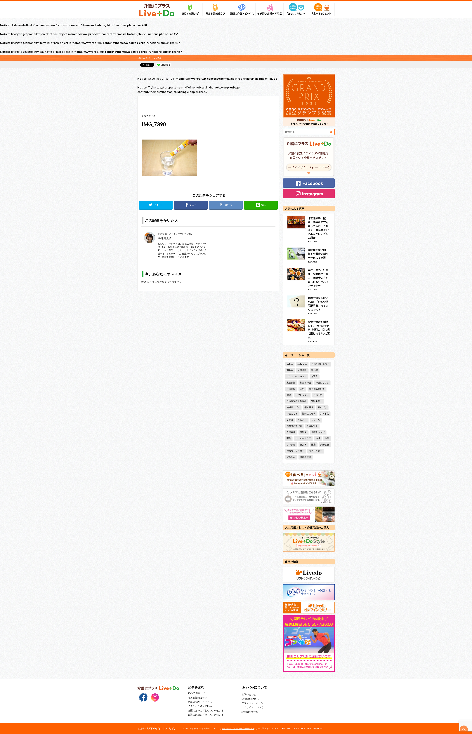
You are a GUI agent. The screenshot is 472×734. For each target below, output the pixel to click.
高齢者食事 (305, 456)
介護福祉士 (312, 426)
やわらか (291, 456)
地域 (318, 438)
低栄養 (303, 444)
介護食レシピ (317, 432)
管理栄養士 (316, 401)
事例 (289, 438)
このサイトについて (252, 707)
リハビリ (322, 407)
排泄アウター (315, 450)
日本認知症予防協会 (296, 401)
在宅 (302, 388)
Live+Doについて (251, 698)
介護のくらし (322, 382)
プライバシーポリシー (254, 703)
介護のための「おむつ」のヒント (206, 710)
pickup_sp (302, 364)
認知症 (314, 370)
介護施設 (302, 370)
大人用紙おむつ (316, 388)
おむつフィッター (295, 450)
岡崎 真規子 (164, 238)
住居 (327, 438)
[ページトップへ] (463, 729)
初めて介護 (305, 382)
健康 (289, 395)
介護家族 (291, 432)
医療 (313, 444)
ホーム (141, 57)
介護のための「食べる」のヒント (206, 714)
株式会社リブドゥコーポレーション (238, 728)
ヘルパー (302, 419)
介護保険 (291, 388)
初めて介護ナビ (196, 693)
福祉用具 (308, 407)
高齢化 (303, 432)
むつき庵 (291, 444)
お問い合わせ (249, 694)
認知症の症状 (308, 413)
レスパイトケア (303, 438)
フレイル (315, 419)
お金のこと (292, 413)
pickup (290, 364)
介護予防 (317, 395)
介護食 (314, 376)
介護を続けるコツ (320, 364)
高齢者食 (324, 444)
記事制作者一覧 (250, 711)
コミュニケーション (296, 376)
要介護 (290, 419)
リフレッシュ (302, 395)
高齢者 (290, 370)
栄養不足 (324, 413)
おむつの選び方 (294, 426)
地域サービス (293, 407)
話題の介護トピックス (200, 701)
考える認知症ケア (197, 697)
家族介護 (291, 382)
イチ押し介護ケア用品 (200, 706)
